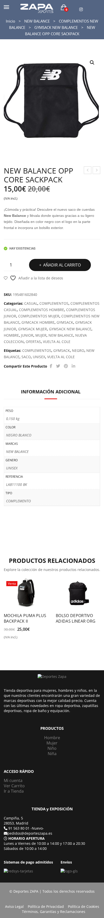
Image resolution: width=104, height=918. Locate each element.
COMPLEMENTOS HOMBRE (41, 309)
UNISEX (39, 356)
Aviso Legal (14, 906)
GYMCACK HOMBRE (38, 322)
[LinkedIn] (73, 366)
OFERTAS (33, 341)
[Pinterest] (66, 366)
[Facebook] (51, 366)
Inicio (10, 21)
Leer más (59, 623)
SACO (26, 356)
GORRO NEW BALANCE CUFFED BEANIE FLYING (87, 171)
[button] (92, 62)
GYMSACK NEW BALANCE (56, 27)
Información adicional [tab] (51, 392)
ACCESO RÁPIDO (19, 771)
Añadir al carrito (62, 265)
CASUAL (30, 303)
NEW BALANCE (37, 21)
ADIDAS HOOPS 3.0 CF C (96, 171)
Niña (52, 753)
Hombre (52, 737)
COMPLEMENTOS (53, 303)
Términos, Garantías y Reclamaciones (53, 911)
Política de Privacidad (46, 906)
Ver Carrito (14, 786)
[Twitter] (58, 366)
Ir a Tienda (14, 791)
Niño (52, 748)
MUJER (40, 335)
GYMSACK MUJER (32, 329)
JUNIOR (27, 335)
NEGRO (78, 350)
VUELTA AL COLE (56, 341)
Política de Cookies (83, 906)
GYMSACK (65, 322)
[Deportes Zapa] (36, 8)
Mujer (52, 743)
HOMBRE (11, 335)
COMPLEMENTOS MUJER (38, 316)
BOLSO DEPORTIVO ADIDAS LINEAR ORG (75, 618)
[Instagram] (81, 9)
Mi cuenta (13, 780)
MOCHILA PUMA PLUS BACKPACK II (25, 618)
